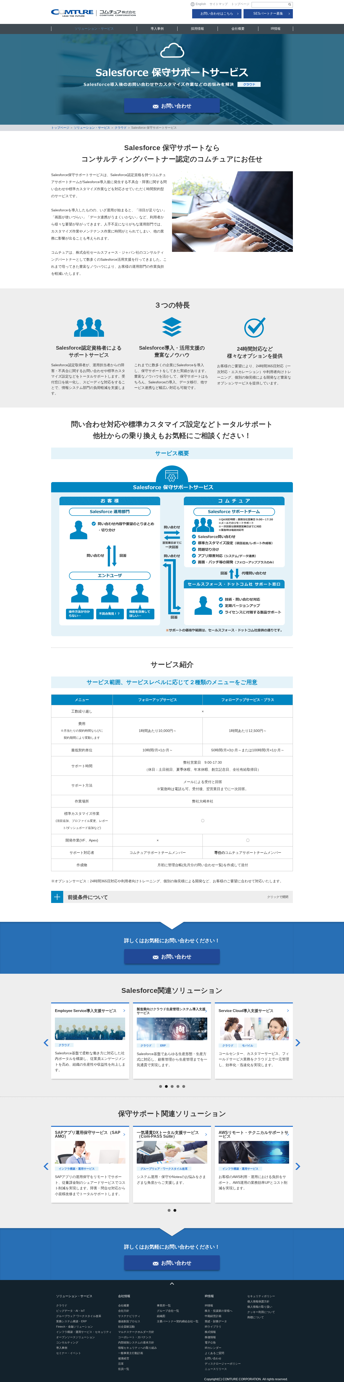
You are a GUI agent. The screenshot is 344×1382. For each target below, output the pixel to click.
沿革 (121, 1363)
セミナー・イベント (68, 1353)
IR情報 (276, 28)
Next (297, 1043)
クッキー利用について (261, 1311)
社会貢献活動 (126, 1326)
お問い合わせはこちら (216, 13)
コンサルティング (67, 1342)
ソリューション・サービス (94, 28)
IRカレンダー (213, 1347)
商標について (255, 1317)
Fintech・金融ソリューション (74, 1326)
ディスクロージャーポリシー (223, 1363)
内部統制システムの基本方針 (136, 1342)
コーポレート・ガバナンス (134, 1337)
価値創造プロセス (129, 1321)
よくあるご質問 (214, 1353)
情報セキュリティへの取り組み (137, 1347)
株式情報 (210, 1331)
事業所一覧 (164, 1305)
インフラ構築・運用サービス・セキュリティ (84, 1331)
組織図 (161, 1316)
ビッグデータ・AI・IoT (70, 1310)
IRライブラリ (213, 1326)
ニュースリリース (216, 1368)
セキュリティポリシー (261, 1296)
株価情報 (210, 1337)
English (201, 4)
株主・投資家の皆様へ (218, 1310)
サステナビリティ (129, 1316)
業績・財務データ (216, 1321)
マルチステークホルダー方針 (136, 1331)
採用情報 (197, 28)
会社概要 (238, 28)
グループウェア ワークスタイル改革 (78, 1316)
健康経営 (123, 1358)
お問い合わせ (213, 1358)
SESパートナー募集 (268, 13)
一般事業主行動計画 (130, 1353)
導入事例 (157, 28)
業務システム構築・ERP (71, 1321)
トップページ (240, 4)
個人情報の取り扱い (259, 1306)
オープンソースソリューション (75, 1337)
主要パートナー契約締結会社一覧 (177, 1321)
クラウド (121, 127)
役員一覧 (123, 1368)
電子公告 (210, 1342)
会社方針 (123, 1310)
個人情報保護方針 (258, 1301)
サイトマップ (219, 4)
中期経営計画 (213, 1316)
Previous (46, 1043)
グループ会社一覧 (168, 1310)
